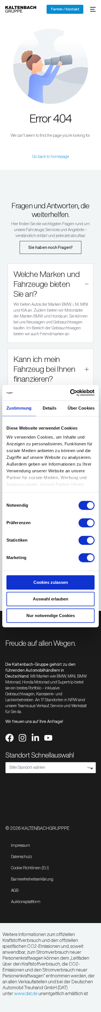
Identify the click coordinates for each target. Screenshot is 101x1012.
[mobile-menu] (92, 9)
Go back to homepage (50, 156)
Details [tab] (49, 408)
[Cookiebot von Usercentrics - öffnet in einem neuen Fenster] (71, 392)
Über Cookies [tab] (81, 408)
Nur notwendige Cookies (50, 615)
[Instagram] (22, 738)
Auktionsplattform (25, 902)
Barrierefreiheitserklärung (32, 879)
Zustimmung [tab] (18, 408)
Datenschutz (21, 857)
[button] (51, 303)
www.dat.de (26, 993)
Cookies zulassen (50, 582)
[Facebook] (9, 738)
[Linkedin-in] (35, 738)
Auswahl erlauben (50, 599)
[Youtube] (48, 738)
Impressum (20, 845)
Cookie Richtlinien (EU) (30, 868)
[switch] (87, 522)
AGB (15, 890)
